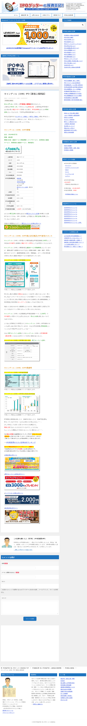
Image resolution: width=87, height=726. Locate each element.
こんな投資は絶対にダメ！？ (72, 244)
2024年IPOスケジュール (70, 218)
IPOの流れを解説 (68, 37)
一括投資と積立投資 (69, 124)
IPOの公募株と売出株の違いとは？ (73, 61)
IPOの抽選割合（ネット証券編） (73, 89)
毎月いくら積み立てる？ (70, 121)
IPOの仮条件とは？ (69, 41)
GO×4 (66, 169)
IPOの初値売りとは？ (70, 52)
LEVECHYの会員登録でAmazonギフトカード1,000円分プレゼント (30, 48)
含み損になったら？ (69, 126)
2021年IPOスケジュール (70, 212)
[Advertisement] (30, 643)
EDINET (63, 680)
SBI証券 (19, 178)
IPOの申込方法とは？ (70, 46)
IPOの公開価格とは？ (70, 50)
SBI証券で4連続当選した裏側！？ (73, 240)
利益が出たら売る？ (69, 128)
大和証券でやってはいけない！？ (73, 238)
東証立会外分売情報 (66, 689)
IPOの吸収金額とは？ (70, 56)
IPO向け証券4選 (68, 15)
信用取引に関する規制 (66, 697)
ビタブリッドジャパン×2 (72, 167)
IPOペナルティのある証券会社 (72, 83)
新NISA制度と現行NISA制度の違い (73, 100)
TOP (16, 668)
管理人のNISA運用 (69, 132)
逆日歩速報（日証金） (66, 695)
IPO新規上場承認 (9, 100)
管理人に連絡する (38, 704)
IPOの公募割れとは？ (70, 54)
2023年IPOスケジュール (70, 216)
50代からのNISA (68, 117)
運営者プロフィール (8, 710)
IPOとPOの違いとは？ (70, 63)
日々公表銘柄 (64, 693)
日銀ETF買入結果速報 (66, 691)
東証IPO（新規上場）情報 (68, 678)
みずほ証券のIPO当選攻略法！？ (73, 236)
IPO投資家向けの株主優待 (71, 97)
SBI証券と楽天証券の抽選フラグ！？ (74, 242)
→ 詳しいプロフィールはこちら (23, 549)
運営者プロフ (57, 15)
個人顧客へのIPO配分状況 (68, 683)
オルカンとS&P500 (69, 119)
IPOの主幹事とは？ (69, 39)
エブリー (67, 176)
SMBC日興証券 (21, 182)
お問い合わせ (35, 15)
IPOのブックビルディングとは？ (73, 44)
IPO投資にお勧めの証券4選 (71, 35)
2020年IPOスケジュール (70, 209)
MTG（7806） (34, 116)
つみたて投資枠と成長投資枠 (72, 115)
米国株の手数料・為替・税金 (72, 148)
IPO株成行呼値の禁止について (72, 91)
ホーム (16, 15)
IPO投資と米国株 (68, 150)
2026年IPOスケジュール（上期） (73, 222)
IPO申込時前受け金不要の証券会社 (73, 87)
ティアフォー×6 (69, 174)
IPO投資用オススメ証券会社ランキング (21, 442)
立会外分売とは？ (69, 65)
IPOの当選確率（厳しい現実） (72, 80)
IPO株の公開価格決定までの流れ (73, 93)
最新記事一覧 (24, 15)
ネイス (67, 172)
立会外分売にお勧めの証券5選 (72, 67)
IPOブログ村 (64, 700)
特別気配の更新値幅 (66, 685)
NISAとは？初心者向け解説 (71, 113)
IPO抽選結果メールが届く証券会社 (73, 85)
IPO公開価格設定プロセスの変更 (73, 95)
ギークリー (68, 165)
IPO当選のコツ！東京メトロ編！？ (73, 246)
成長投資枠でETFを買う (70, 130)
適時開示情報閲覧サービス (68, 687)
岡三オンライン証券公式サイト (31, 223)
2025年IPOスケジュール (70, 220)
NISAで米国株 (68, 145)
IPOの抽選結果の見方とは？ (71, 48)
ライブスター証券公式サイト (14, 493)
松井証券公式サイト (11, 508)
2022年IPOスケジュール (70, 214)
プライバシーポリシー (8, 712)
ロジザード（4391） (21, 116)
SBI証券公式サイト (11, 455)
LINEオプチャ (46, 15)
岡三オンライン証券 (22, 187)
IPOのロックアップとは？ (71, 58)
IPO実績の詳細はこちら (71, 194)
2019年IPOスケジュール (70, 207)
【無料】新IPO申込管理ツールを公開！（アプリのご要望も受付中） (30, 84)
